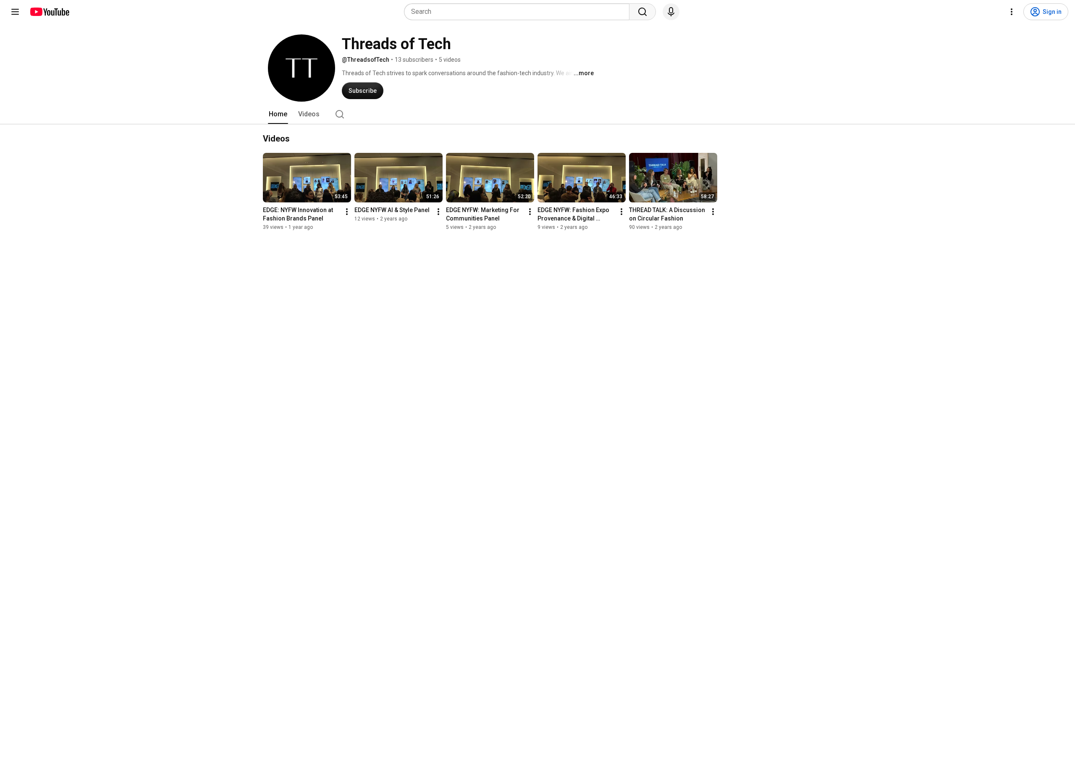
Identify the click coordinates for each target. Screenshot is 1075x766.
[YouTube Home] (49, 12)
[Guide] (15, 12)
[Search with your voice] (671, 11)
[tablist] (537, 114)
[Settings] (1012, 12)
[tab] (278, 114)
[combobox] (519, 12)
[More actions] (346, 211)
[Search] (642, 11)
